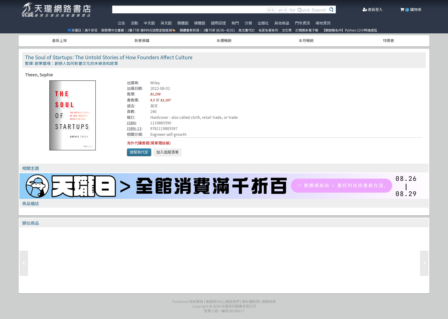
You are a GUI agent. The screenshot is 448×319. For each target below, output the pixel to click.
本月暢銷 (306, 40)
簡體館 (183, 23)
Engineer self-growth (168, 134)
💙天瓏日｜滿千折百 (82, 30)
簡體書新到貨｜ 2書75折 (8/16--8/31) (207, 30)
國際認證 (218, 23)
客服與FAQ (214, 301)
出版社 (263, 23)
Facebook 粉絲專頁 (187, 301)
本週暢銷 (224, 40)
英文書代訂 (246, 30)
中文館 (149, 23)
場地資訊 (322, 23)
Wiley (155, 82)
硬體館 (199, 23)
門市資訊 (302, 23)
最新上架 (59, 40)
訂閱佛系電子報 (306, 30)
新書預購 (141, 40)
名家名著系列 (268, 30)
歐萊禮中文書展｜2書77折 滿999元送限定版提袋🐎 (138, 30)
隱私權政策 (250, 301)
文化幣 (287, 30)
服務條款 (269, 301)
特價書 (388, 40)
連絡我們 (232, 301)
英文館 (166, 23)
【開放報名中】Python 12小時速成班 (349, 30)
